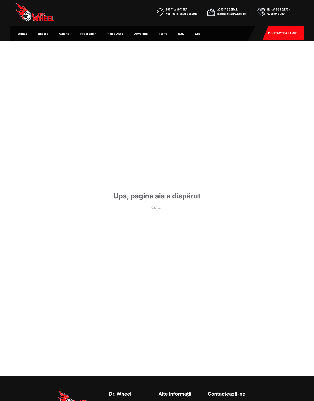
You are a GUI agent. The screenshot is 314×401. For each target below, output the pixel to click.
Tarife (163, 34)
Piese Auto (115, 34)
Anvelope (141, 34)
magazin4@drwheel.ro (231, 13)
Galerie (64, 34)
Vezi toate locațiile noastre (182, 13)
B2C (181, 34)
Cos (197, 34)
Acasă (22, 34)
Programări (88, 34)
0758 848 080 (276, 13)
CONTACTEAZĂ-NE (282, 33)
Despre (43, 34)
